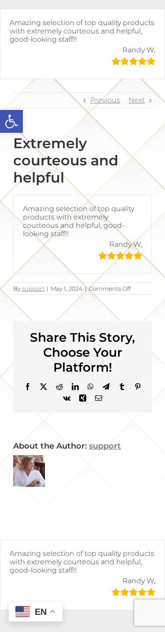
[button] (11, 121)
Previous (105, 100)
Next (136, 100)
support (33, 288)
